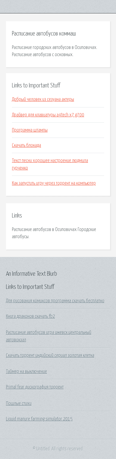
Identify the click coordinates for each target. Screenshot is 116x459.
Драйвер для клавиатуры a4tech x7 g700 (48, 115)
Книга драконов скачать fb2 (30, 316)
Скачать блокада (26, 145)
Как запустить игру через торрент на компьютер (54, 183)
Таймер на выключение (26, 371)
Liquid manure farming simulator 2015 (39, 419)
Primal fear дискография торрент (35, 387)
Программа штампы (30, 130)
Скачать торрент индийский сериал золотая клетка (50, 355)
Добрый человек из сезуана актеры (43, 99)
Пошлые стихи (19, 403)
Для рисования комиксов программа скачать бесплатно (55, 300)
